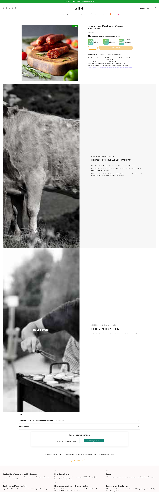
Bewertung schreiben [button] (93, 441)
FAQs (20, 414)
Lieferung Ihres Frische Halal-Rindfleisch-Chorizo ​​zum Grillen (41, 420)
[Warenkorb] (155, 8)
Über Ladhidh (24, 426)
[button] (151, 8)
